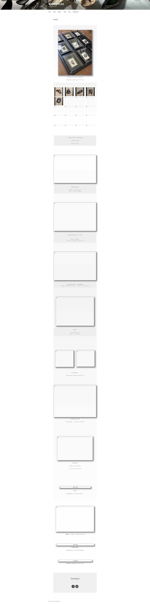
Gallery (59, 11)
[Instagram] (73, 586)
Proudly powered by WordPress (54, 601)
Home (49, 11)
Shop (69, 11)
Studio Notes (75, 11)
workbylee (56, 4)
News (65, 11)
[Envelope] (76, 586)
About (54, 11)
